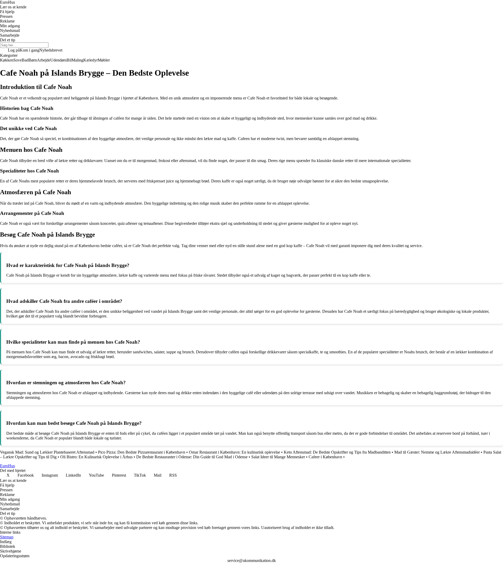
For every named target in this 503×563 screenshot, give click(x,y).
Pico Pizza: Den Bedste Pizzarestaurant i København (141, 452)
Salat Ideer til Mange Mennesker (278, 457)
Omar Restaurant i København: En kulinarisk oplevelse (234, 452)
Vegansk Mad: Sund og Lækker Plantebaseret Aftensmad (47, 452)
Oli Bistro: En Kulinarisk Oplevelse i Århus (96, 457)
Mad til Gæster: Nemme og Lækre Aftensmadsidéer (437, 452)
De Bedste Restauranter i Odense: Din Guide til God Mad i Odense (192, 457)
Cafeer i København (325, 457)
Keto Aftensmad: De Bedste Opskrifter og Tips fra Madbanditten (337, 452)
